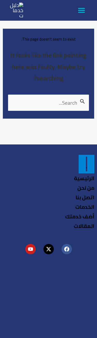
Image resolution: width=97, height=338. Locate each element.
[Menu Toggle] (86, 164)
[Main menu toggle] (81, 10)
